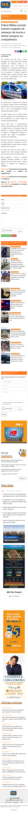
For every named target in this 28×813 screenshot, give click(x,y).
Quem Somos (8, 802)
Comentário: (4, 213)
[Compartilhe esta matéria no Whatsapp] (26, 51)
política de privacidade (15, 806)
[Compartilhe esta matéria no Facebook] (18, 51)
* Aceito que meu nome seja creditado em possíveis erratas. (13, 403)
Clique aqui (5, 169)
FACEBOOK (6, 184)
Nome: (2, 199)
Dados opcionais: (5, 208)
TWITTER (13, 182)
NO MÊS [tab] (18, 491)
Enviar (4, 414)
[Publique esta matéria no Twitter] (20, 51)
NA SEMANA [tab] (10, 491)
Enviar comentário (6, 235)
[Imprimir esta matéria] (23, 51)
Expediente (16, 802)
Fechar (14, 235)
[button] (21, 11)
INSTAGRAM (23, 182)
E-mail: (2, 203)
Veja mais (22, 478)
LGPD (21, 802)
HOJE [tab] (2, 491)
